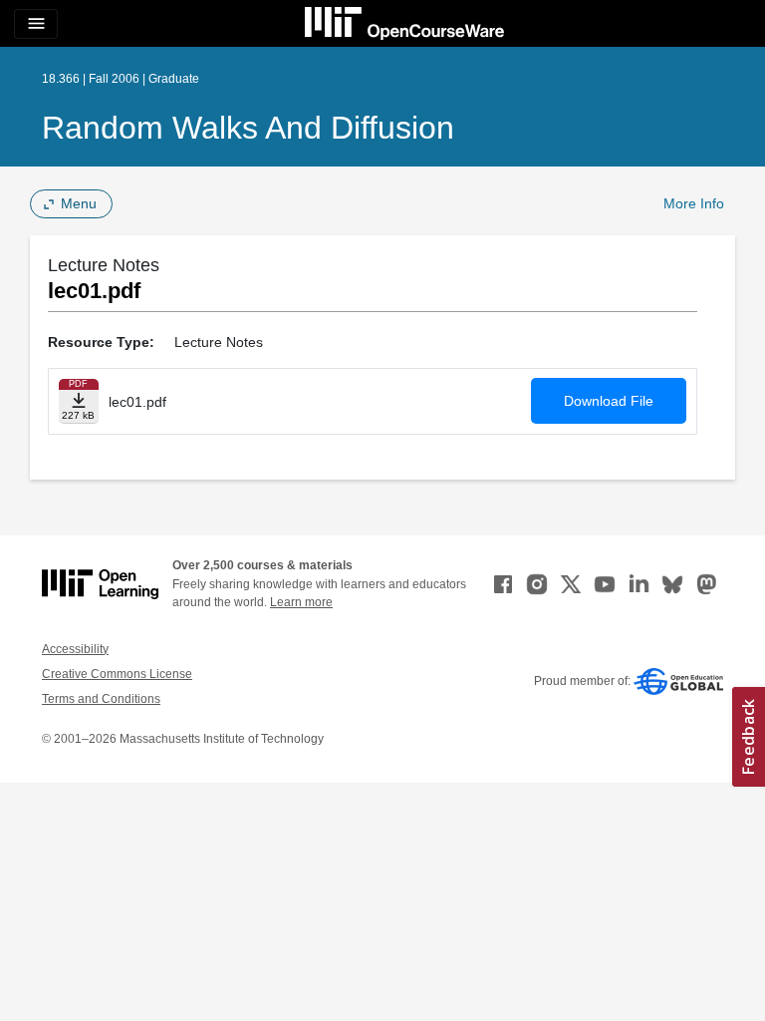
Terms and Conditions (101, 699)
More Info (693, 203)
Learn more (301, 602)
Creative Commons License (117, 674)
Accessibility (75, 649)
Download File (608, 401)
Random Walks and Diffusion (248, 128)
